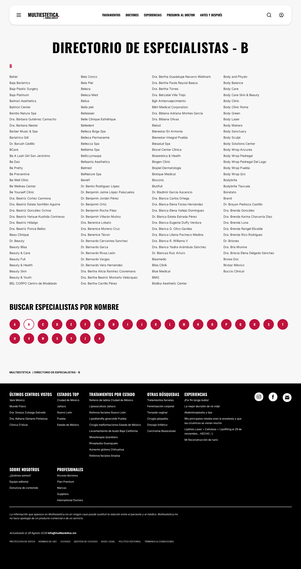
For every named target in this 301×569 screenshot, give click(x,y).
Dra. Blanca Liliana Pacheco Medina (177, 234)
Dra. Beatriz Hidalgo (23, 222)
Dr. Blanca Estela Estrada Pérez (174, 216)
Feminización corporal (160, 406)
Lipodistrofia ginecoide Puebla (107, 418)
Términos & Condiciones (159, 541)
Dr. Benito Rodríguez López (100, 186)
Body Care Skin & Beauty (241, 95)
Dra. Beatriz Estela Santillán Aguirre (34, 204)
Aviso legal (108, 541)
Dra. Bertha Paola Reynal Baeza (175, 83)
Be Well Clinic (19, 180)
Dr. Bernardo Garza (94, 247)
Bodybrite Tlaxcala (236, 186)
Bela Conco (89, 76)
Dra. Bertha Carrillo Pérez (99, 283)
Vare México (17, 400)
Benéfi (85, 180)
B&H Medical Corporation (170, 107)
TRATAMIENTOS (111, 15)
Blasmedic (159, 259)
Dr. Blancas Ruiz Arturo (168, 253)
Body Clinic (231, 101)
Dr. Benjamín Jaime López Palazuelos (107, 192)
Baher (13, 76)
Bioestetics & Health (166, 156)
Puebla (61, 418)
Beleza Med (89, 95)
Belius (85, 101)
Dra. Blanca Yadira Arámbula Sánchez (179, 247)
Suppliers (63, 494)
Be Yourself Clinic (21, 192)
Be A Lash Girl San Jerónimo (29, 156)
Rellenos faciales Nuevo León (107, 412)
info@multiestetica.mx (62, 533)
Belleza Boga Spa (93, 131)
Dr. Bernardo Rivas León (98, 253)
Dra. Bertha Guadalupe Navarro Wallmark (181, 76)
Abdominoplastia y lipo (198, 412)
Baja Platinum (19, 95)
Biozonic (158, 180)
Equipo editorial (18, 481)
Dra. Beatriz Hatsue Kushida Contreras (37, 216)
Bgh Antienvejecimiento (169, 101)
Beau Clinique (19, 234)
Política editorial (130, 541)
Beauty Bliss (18, 247)
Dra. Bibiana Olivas (165, 119)
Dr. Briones (231, 241)
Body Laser (231, 119)
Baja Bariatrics (19, 83)
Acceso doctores (67, 475)
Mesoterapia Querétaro (103, 437)
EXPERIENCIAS (153, 15)
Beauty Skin (18, 271)
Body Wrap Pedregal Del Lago (244, 162)
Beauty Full (17, 259)
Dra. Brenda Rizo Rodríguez (243, 234)
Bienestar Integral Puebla (170, 137)
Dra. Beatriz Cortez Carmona (30, 198)
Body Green (231, 113)
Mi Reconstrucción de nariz (201, 439)
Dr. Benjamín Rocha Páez (99, 210)
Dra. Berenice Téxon (95, 234)
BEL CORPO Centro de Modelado (33, 283)
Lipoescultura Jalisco (102, 406)
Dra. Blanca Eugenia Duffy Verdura (176, 222)
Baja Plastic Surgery (23, 89)
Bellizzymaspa (91, 156)
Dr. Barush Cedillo (22, 143)
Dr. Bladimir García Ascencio (172, 192)
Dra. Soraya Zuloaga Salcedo (27, 412)
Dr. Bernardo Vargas (95, 259)
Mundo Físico (17, 406)
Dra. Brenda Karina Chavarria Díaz (247, 216)
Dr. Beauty (16, 241)
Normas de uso (48, 541)
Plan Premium (65, 481)
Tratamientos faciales (160, 400)
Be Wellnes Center (22, 186)
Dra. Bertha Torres (165, 89)
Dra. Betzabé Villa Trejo (169, 95)
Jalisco (61, 406)
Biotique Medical (164, 174)
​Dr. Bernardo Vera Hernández (102, 265)
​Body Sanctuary (234, 131)
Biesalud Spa (161, 143)
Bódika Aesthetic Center (169, 283)
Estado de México (68, 424)
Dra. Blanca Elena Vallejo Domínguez (178, 210)
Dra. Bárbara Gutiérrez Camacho (32, 119)
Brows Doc (231, 259)
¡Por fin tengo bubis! (196, 400)
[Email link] (287, 397)
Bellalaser (88, 113)
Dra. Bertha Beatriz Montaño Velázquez (109, 277)
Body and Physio (235, 76)
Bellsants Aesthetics (95, 162)
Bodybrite (230, 180)
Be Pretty (16, 168)
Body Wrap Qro (234, 174)
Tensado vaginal (157, 412)
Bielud (156, 125)
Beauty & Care (19, 253)
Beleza (86, 89)
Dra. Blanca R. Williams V (170, 241)
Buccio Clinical (233, 271)
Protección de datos (22, 541)
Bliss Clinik (159, 265)
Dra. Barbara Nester (23, 125)
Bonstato (229, 192)
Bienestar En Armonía (167, 131)
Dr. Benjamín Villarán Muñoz (101, 216)
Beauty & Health (21, 265)
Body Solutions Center (239, 143)
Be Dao (14, 162)
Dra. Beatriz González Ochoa (30, 210)
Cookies (65, 541)
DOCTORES (132, 15)
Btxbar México (233, 265)
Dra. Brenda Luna (235, 222)
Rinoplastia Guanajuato (103, 443)
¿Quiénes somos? (20, 475)
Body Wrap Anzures (237, 149)
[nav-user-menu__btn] (281, 15)
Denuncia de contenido (23, 487)
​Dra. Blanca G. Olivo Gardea (172, 229)
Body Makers (232, 125)
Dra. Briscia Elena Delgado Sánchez (248, 253)
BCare (13, 149)
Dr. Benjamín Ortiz (94, 204)
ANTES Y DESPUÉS (211, 15)
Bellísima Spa (90, 149)
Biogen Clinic (161, 162)
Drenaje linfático (157, 424)
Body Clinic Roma (235, 107)
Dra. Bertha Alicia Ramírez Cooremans (108, 271)
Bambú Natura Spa (22, 113)
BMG (155, 277)
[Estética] (43, 16)
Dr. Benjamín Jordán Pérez (100, 198)
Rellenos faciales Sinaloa (104, 455)
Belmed (86, 168)
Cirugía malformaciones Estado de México (115, 424)
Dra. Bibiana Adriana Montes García (177, 113)
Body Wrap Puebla (236, 168)
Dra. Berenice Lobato (96, 222)
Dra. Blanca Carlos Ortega (170, 198)
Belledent (87, 125)
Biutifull (157, 186)
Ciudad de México (68, 400)
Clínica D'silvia (18, 424)
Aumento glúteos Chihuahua (106, 449)
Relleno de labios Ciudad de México (111, 400)
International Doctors (70, 500)
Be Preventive (19, 174)
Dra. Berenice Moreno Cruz (100, 229)
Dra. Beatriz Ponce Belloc (27, 229)
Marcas (61, 487)
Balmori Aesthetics (22, 101)
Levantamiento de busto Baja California (113, 431)
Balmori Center (20, 107)
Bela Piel (87, 83)
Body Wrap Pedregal (238, 156)
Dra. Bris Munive (235, 247)
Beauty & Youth (20, 277)
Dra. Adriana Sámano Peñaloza (28, 418)
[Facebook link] (273, 398)
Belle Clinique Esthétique (98, 119)
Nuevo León (64, 412)
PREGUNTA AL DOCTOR (181, 15)
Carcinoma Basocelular (161, 431)
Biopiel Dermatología (166, 168)
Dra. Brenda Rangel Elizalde (243, 229)
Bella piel (87, 107)
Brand (227, 198)
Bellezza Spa (90, 143)
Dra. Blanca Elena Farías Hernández (177, 204)
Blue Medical (161, 271)
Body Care (230, 89)
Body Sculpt (232, 137)
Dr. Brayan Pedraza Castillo (242, 204)
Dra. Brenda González (239, 210)
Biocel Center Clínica (167, 149)
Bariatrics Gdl (18, 137)
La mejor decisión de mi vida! (202, 406)
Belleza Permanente (95, 137)
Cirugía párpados (157, 418)
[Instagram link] (259, 398)
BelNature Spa (91, 174)
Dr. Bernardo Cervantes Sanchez (104, 241)
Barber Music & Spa (23, 131)
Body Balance (233, 83)
